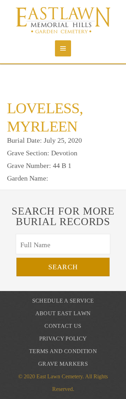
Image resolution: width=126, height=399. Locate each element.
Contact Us (62, 326)
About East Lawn (63, 313)
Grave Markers (63, 364)
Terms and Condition (63, 351)
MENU (63, 48)
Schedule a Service (63, 301)
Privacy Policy (63, 338)
